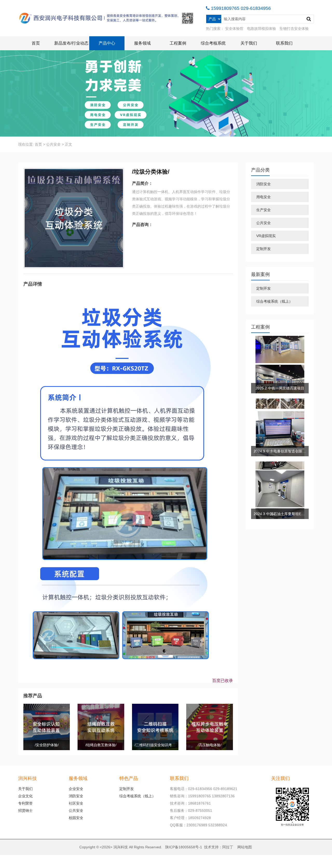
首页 (36, 43)
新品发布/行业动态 (71, 43)
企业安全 (76, 789)
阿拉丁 (227, 847)
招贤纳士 (25, 810)
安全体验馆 (234, 28)
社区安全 (76, 803)
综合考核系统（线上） (274, 301)
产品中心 (107, 43)
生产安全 (263, 210)
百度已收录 (222, 680)
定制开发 (263, 249)
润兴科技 (120, 847)
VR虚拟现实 (266, 236)
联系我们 (284, 43)
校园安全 (76, 818)
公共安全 (53, 144)
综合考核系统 (213, 43)
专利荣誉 (25, 803)
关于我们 (248, 43)
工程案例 (178, 43)
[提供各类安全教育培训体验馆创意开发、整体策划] (107, 18)
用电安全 (263, 197)
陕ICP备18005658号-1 (183, 847)
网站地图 (244, 847)
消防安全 (263, 184)
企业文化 (25, 796)
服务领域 (142, 43)
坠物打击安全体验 (294, 28)
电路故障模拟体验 (261, 28)
